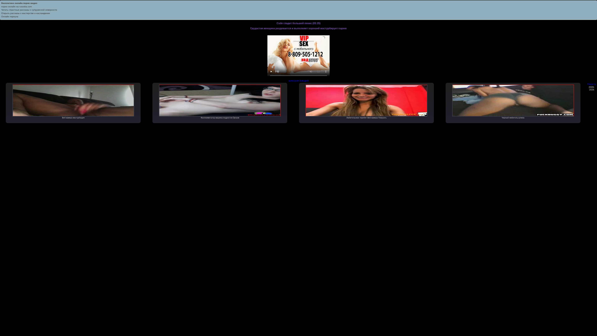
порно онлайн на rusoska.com (16, 6)
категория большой (298, 80)
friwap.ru (591, 84)
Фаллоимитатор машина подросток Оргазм (220, 118)
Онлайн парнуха (9, 16)
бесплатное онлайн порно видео (19, 3)
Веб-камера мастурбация (73, 118)
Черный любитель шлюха (513, 118)
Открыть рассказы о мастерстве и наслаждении (25, 13)
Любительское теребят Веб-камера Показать (366, 118)
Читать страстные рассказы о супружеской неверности (29, 10)
